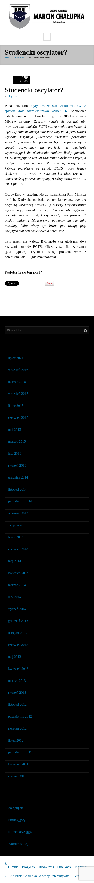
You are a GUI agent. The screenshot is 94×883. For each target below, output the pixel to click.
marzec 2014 (17, 585)
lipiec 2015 (15, 405)
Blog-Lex (19, 57)
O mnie (13, 867)
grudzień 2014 (18, 477)
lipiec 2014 (15, 537)
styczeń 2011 (17, 776)
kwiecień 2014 (18, 573)
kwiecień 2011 (18, 764)
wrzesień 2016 (18, 370)
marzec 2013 (17, 680)
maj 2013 (14, 657)
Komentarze (20, 832)
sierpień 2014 (17, 525)
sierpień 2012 (17, 728)
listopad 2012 (17, 704)
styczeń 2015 (17, 465)
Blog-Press (46, 867)
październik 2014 (20, 501)
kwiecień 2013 (18, 668)
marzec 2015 (17, 441)
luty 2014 (14, 597)
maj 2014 (14, 561)
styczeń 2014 (17, 609)
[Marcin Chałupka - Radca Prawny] (47, 16)
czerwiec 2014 (18, 549)
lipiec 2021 (15, 358)
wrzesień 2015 (18, 394)
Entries (16, 820)
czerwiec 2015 (18, 417)
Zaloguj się (15, 808)
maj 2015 (14, 429)
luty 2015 (14, 453)
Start (7, 57)
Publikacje (64, 867)
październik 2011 (20, 752)
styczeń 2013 (17, 692)
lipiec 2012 (15, 740)
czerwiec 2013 (18, 645)
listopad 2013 (17, 633)
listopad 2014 (17, 489)
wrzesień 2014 (18, 513)
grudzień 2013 (18, 621)
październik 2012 (20, 716)
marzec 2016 (17, 382)
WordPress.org (18, 844)
